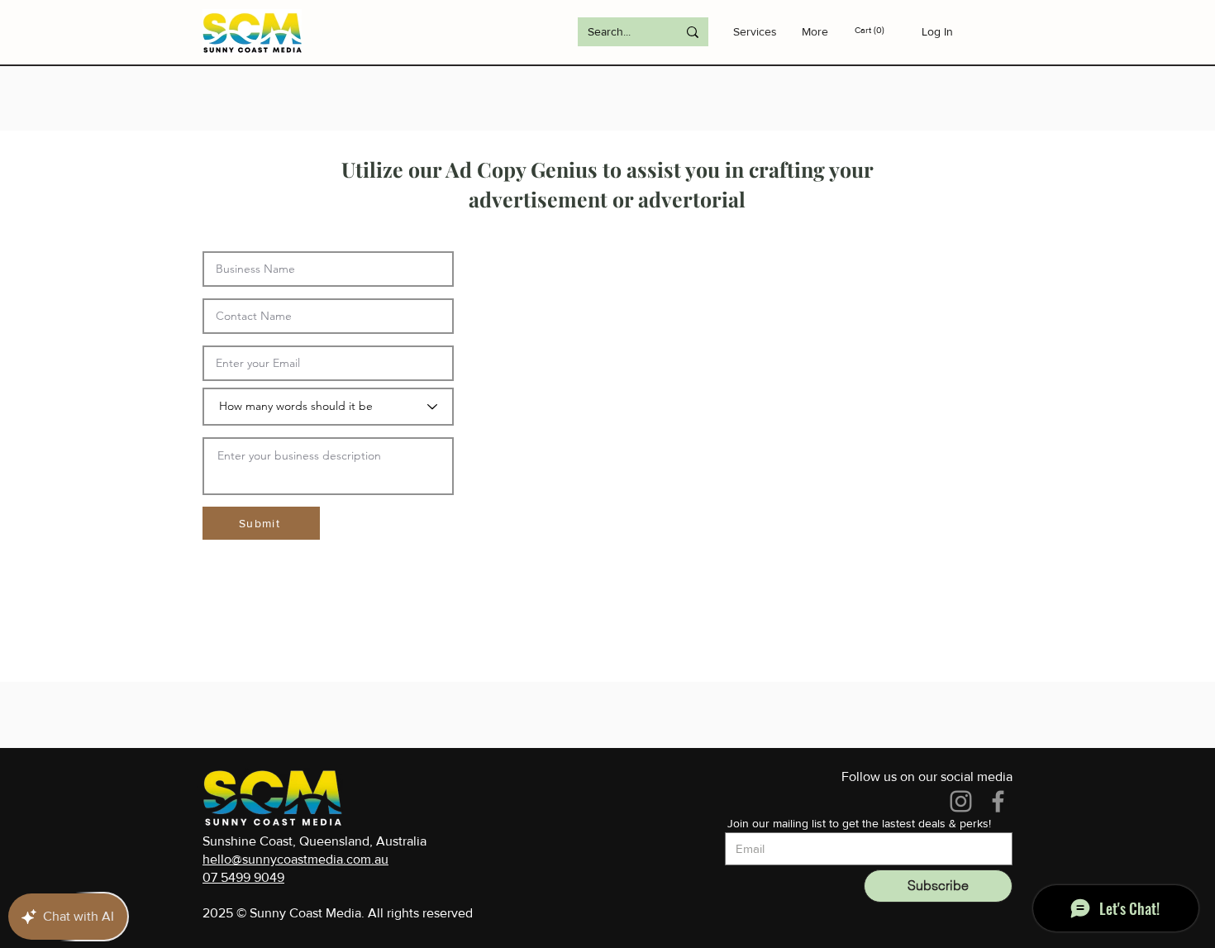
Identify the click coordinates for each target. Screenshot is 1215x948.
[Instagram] (960, 801)
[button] (882, 30)
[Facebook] (998, 801)
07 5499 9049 (243, 877)
